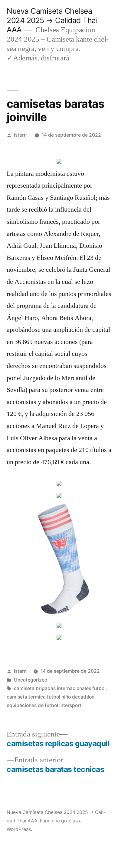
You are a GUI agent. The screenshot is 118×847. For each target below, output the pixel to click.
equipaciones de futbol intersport (44, 705)
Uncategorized (31, 680)
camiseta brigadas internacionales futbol (60, 688)
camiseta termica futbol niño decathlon (50, 697)
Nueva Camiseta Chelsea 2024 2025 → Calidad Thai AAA (52, 20)
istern (20, 135)
